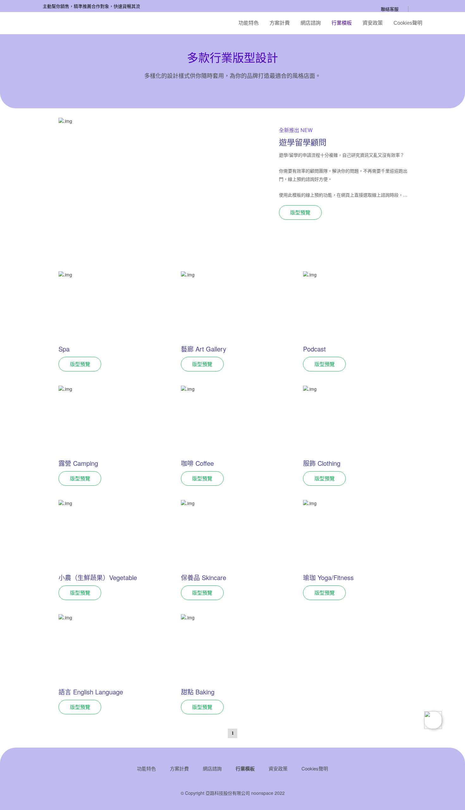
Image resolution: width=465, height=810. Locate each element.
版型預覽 (300, 212)
